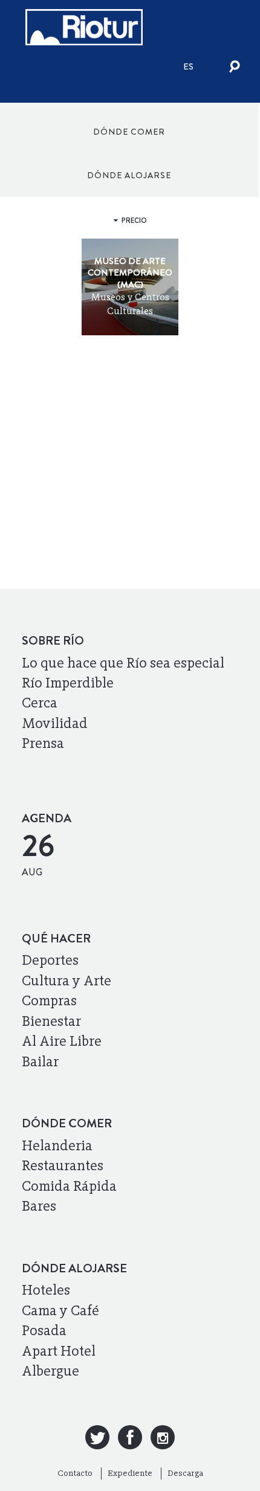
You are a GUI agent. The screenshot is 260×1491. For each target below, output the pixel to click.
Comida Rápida (69, 1185)
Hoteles (46, 1289)
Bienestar (51, 1021)
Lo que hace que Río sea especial (123, 662)
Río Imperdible (68, 682)
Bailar (40, 1061)
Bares (39, 1205)
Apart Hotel (59, 1350)
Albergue (50, 1370)
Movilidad (55, 723)
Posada (44, 1330)
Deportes (50, 960)
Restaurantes (62, 1165)
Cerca (39, 702)
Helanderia (57, 1145)
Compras (49, 1000)
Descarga (185, 1473)
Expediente (130, 1473)
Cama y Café (60, 1310)
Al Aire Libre (62, 1040)
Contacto (75, 1473)
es (188, 66)
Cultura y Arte (66, 980)
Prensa (43, 743)
